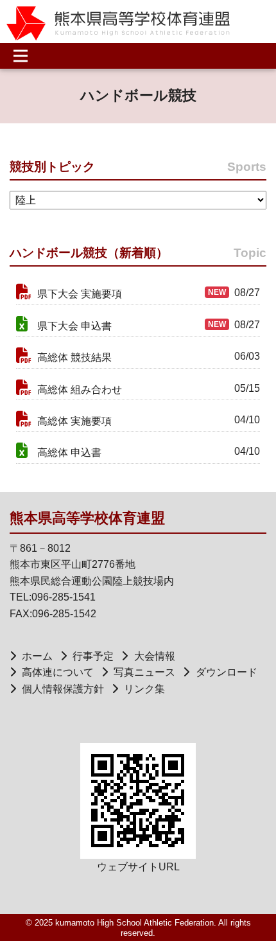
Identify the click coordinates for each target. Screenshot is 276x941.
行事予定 (93, 656)
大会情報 (154, 656)
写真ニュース (144, 672)
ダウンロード (226, 672)
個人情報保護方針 (63, 688)
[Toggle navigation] (24, 56)
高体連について (58, 672)
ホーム (37, 656)
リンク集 (144, 688)
